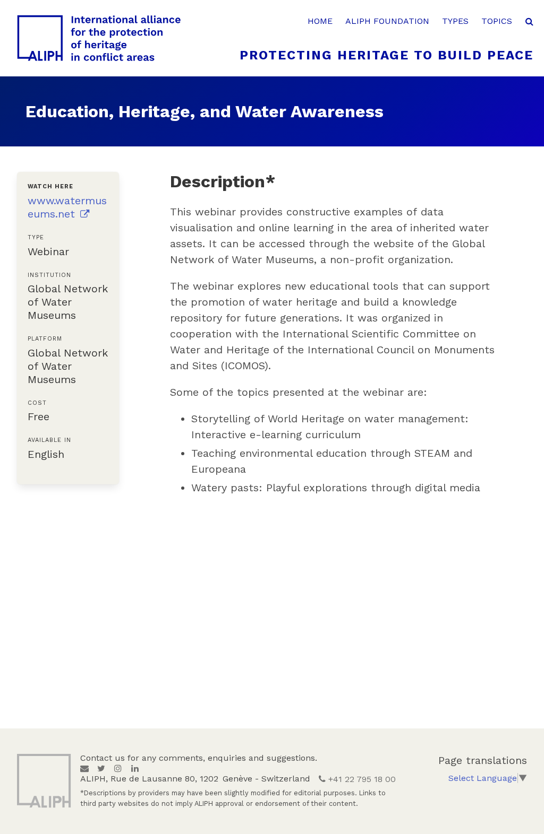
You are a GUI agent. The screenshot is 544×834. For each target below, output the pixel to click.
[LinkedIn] (135, 768)
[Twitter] (101, 768)
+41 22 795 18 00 (361, 779)
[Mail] (84, 768)
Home (320, 21)
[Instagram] (118, 768)
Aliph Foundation (387, 21)
